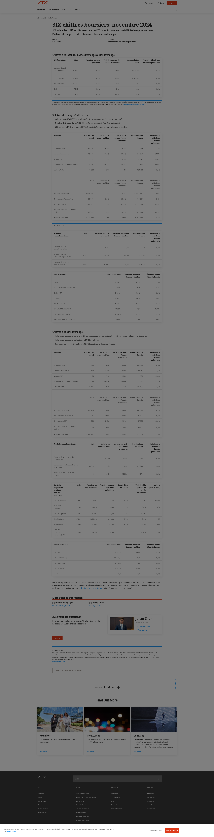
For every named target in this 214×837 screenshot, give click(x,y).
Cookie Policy (11, 831)
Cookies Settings (156, 830)
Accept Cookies (172, 830)
